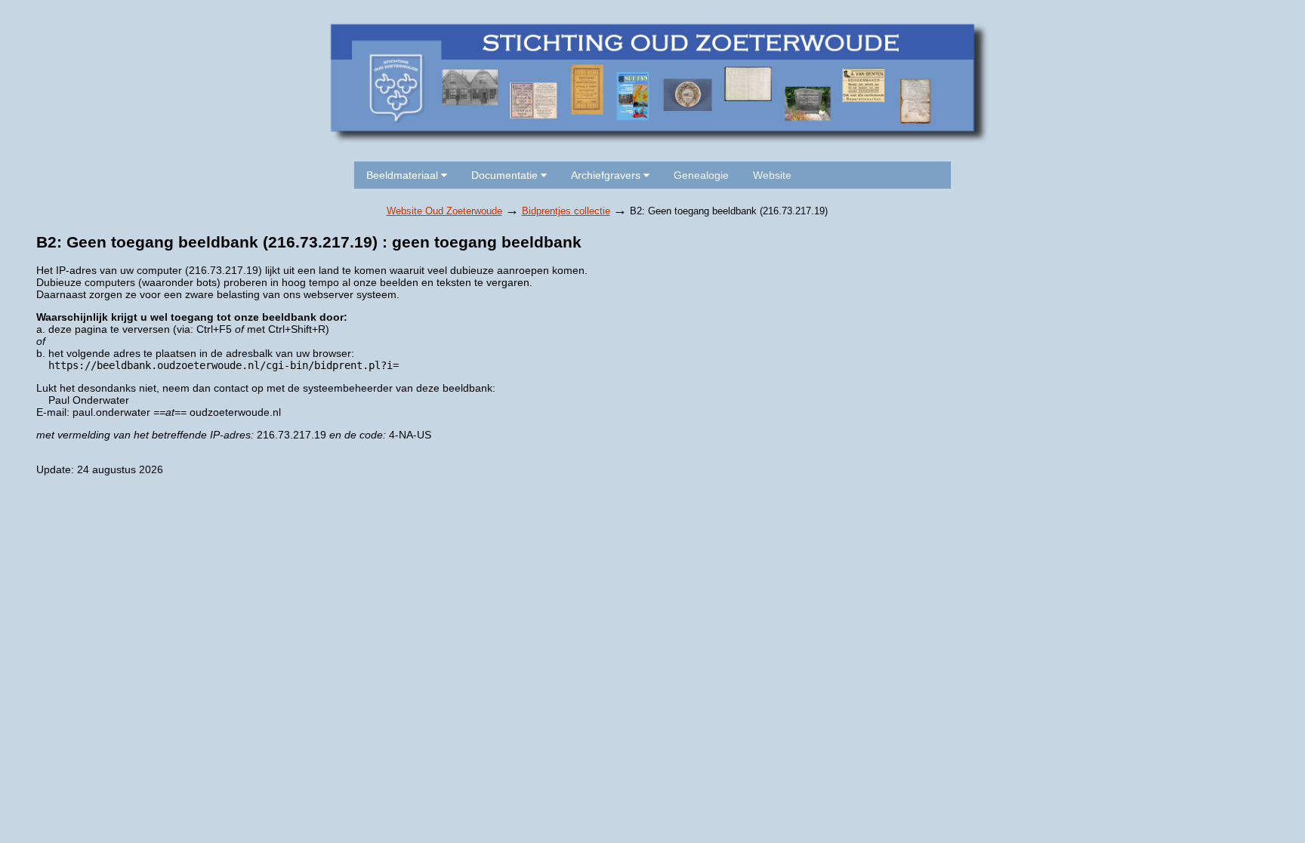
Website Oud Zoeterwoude (444, 211)
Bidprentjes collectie (566, 211)
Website (772, 175)
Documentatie (506, 175)
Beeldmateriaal (403, 175)
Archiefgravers (607, 175)
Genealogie (701, 175)
